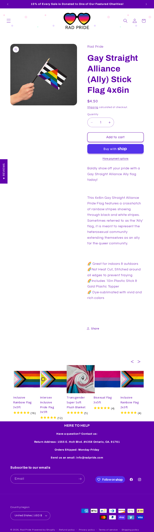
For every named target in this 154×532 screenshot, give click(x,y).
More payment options (115, 158)
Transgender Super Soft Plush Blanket (76, 402)
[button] (8, 20)
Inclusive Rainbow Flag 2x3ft (129, 402)
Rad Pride (25, 530)
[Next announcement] (146, 4)
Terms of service (108, 530)
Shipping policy (130, 530)
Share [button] (95, 328)
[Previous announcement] (8, 4)
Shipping (92, 107)
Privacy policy (87, 530)
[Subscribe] (80, 479)
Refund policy (67, 530)
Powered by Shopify (43, 530)
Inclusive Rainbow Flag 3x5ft (22, 402)
